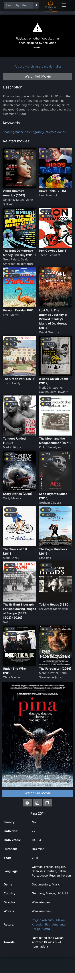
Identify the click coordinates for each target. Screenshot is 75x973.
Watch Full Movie (38, 793)
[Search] (36, 5)
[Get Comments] (47, 802)
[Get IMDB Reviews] (27, 802)
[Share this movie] (37, 802)
